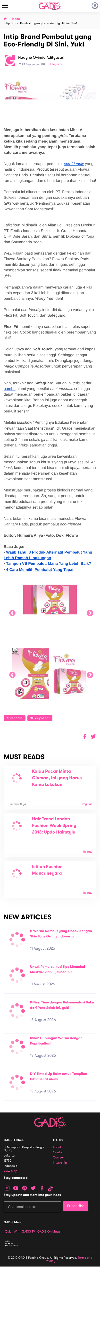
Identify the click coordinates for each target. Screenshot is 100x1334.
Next (88, 612)
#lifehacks (15, 718)
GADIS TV (28, 1231)
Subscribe (75, 1206)
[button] (93, 736)
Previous (11, 612)
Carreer (58, 1157)
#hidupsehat (40, 718)
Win (16, 1231)
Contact (59, 1152)
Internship (60, 1162)
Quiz (8, 1231)
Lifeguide (56, 64)
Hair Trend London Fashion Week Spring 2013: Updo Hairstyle (54, 825)
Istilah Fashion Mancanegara (47, 870)
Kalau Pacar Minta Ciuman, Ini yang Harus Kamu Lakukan (57, 778)
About (57, 1147)
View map (10, 1171)
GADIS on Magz (48, 1231)
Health (15, 19)
